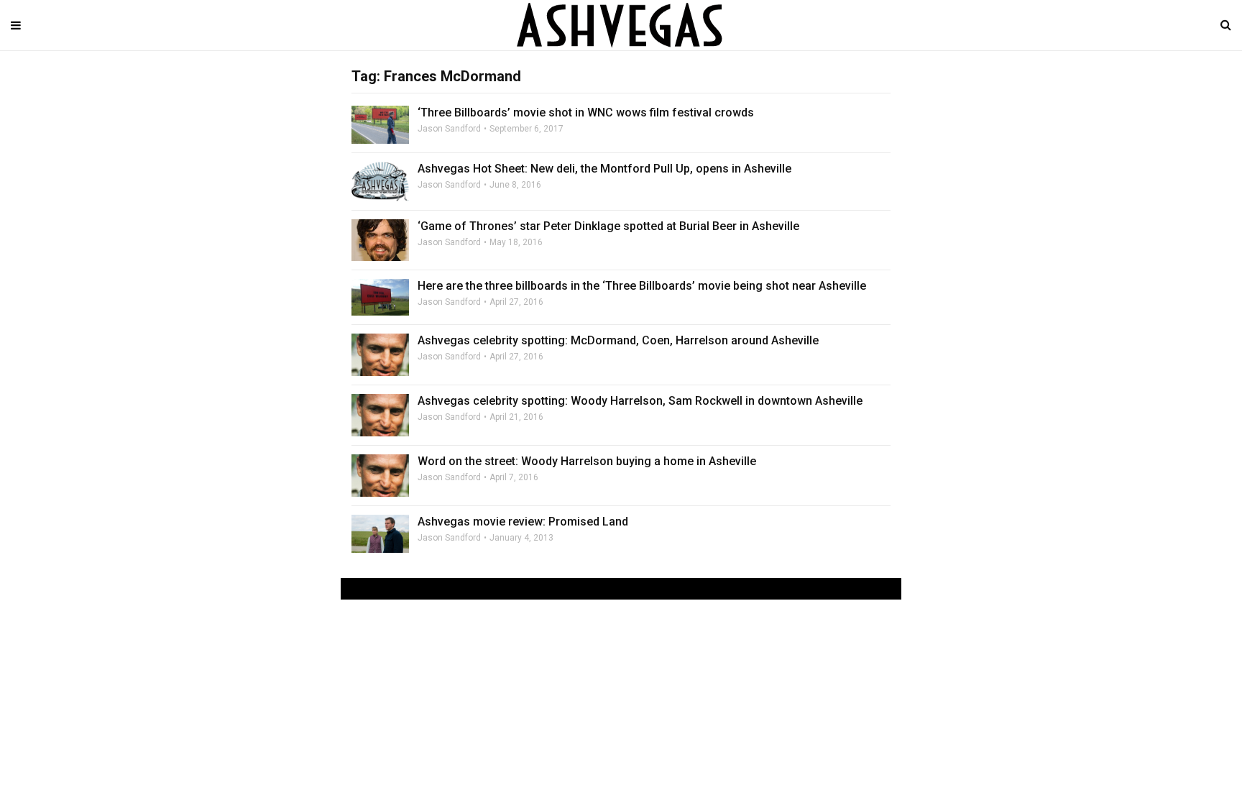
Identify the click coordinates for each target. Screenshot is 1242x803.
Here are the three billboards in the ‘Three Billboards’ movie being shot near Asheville (642, 286)
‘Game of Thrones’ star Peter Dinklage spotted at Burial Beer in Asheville (608, 226)
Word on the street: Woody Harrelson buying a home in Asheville (587, 461)
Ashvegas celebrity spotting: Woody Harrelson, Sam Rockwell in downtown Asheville (640, 401)
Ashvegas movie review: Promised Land (523, 521)
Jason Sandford (449, 129)
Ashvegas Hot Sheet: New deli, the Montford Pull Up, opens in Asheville (604, 168)
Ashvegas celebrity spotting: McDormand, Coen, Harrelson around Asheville (618, 340)
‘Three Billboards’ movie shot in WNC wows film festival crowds (586, 112)
